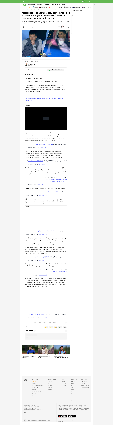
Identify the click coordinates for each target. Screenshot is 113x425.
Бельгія (72, 389)
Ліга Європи (68, 7)
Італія (72, 387)
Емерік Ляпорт (52, 322)
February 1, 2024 (43, 147)
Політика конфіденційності (38, 385)
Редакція (34, 381)
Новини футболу (30, 9)
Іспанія (52, 7)
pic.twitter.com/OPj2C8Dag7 (43, 257)
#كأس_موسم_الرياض (52, 179)
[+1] (23, 1)
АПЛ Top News (44, 7)
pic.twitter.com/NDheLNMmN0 (58, 181)
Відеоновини (35, 322)
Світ (35, 9)
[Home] (24, 7)
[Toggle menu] (90, 4)
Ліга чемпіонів (77, 7)
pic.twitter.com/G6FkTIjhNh (36, 314)
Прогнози (58, 4)
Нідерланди (73, 393)
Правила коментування (37, 391)
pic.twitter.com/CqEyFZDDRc (59, 271)
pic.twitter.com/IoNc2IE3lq (52, 192)
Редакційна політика (36, 393)
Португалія (73, 397)
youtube (50, 385)
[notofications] (87, 1)
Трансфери (64, 4)
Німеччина (73, 381)
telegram (50, 389)
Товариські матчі (43, 322)
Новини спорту (32, 4)
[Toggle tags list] (66, 323)
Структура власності (36, 395)
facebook (50, 381)
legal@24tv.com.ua (41, 409)
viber (49, 391)
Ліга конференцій (93, 7)
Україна (36, 7)
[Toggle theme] (83, 1)
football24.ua (75, 408)
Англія (85, 7)
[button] (47, 4)
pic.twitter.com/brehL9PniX (45, 231)
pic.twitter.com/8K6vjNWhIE (35, 161)
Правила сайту (35, 387)
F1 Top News (59, 7)
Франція (72, 395)
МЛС (72, 391)
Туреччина (73, 400)
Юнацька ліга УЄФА (85, 385)
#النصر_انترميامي (62, 179)
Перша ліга (64, 383)
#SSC (44, 179)
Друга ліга (64, 385)
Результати (40, 4)
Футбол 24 (24, 9)
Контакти (34, 389)
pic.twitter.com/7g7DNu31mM (44, 144)
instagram (50, 387)
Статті (52, 4)
